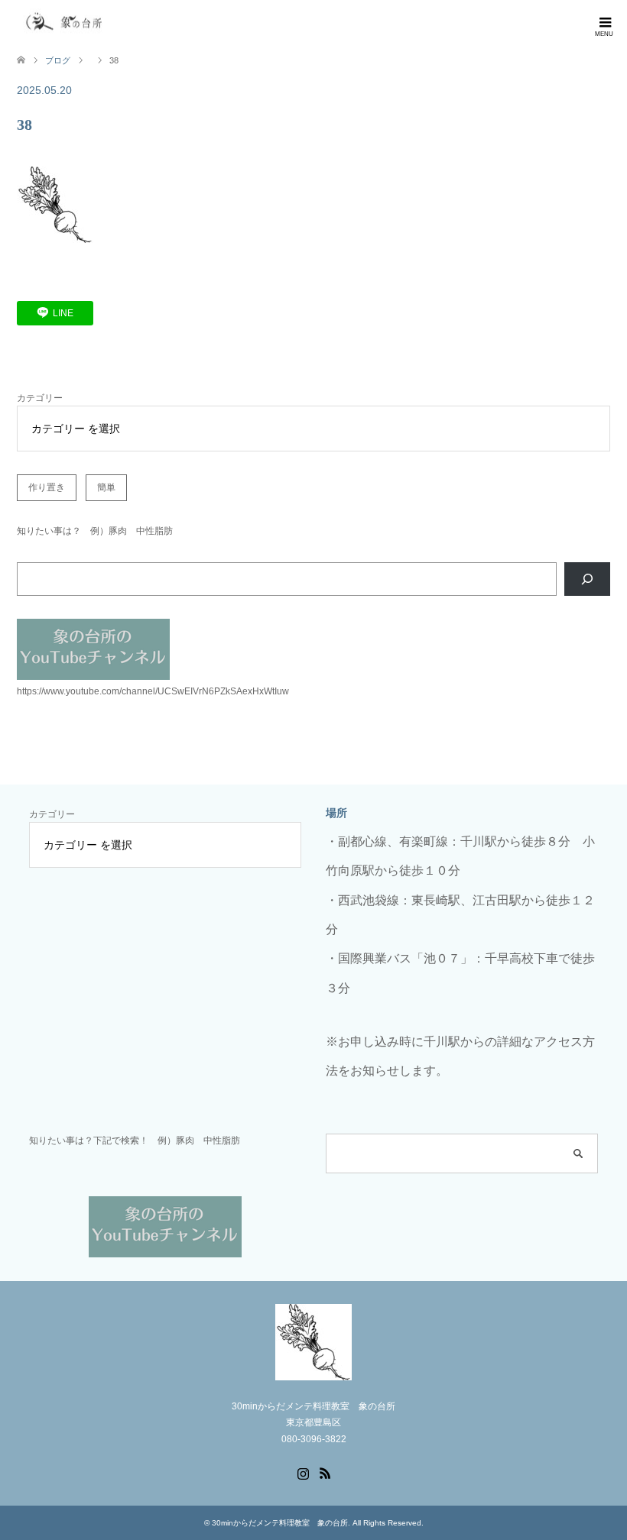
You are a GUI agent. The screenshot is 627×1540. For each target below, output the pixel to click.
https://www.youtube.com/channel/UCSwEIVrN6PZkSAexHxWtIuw (153, 691)
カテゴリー (40, 398)
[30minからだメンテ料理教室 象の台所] (64, 22)
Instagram (302, 1472)
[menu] (604, 23)
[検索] (587, 579)
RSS (325, 1472)
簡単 (106, 487)
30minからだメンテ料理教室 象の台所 (280, 1523)
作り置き (46, 487)
